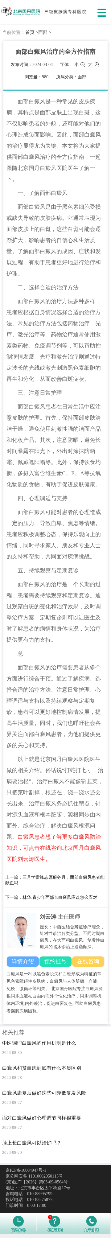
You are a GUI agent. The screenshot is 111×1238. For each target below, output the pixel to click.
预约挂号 (55, 961)
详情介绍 (23, 961)
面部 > (44, 32)
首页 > (31, 32)
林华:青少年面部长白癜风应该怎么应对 (60, 897)
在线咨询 (88, 961)
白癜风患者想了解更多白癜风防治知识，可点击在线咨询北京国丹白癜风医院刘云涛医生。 (53, 848)
